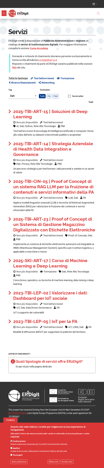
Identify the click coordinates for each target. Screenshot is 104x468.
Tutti (42, 96)
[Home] (19, 13)
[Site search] (98, 13)
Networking (48, 82)
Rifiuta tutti (53, 462)
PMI (55, 96)
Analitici (16, 448)
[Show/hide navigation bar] (4, 13)
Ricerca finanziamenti (23, 82)
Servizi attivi (77, 96)
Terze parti (17, 455)
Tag (10, 90)
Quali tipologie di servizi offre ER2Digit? (49, 361)
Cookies (10, 420)
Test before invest (44, 78)
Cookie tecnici (19, 441)
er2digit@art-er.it (48, 60)
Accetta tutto (66, 462)
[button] (95, 4)
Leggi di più (14, 437)
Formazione (67, 78)
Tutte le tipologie (18, 78)
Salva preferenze (19, 462)
